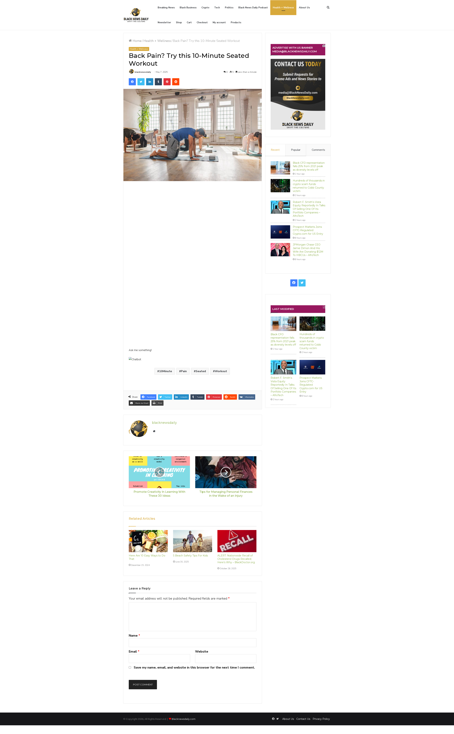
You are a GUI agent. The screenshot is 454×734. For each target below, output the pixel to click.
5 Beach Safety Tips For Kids (190, 555)
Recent (275, 150)
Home (137, 41)
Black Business (188, 7)
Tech (217, 7)
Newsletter (164, 22)
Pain (184, 371)
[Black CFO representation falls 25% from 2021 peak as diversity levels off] (280, 168)
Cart (189, 22)
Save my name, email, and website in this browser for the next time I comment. (194, 667)
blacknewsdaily (143, 72)
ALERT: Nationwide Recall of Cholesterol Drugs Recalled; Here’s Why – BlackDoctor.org (236, 559)
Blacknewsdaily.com (183, 719)
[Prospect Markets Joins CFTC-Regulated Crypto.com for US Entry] (280, 232)
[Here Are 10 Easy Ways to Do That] (148, 541)
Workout (221, 371)
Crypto (205, 7)
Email (134, 651)
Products (236, 22)
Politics (229, 7)
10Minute (165, 371)
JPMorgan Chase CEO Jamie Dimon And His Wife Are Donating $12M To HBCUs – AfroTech (308, 250)
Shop (179, 22)
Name (134, 635)
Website (201, 651)
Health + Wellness (283, 7)
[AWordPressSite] (136, 15)
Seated (201, 371)
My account (219, 22)
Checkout (202, 22)
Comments (318, 150)
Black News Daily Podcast (253, 7)
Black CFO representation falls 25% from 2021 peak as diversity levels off (309, 166)
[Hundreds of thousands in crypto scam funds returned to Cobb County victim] (280, 185)
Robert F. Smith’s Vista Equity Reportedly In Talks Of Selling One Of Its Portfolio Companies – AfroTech (309, 208)
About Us (304, 7)
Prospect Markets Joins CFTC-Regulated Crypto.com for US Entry (308, 230)
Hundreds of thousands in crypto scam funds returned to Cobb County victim (309, 186)
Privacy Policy (321, 719)
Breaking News (166, 7)
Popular (295, 150)
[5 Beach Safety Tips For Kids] (192, 541)
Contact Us (303, 719)
